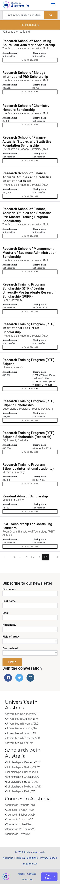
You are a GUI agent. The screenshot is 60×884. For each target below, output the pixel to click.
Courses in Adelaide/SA (19, 819)
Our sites (48, 876)
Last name (9, 601)
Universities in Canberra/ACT (22, 714)
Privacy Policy (47, 857)
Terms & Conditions (27, 857)
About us (8, 857)
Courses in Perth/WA (18, 834)
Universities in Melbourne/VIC (23, 738)
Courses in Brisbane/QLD (20, 814)
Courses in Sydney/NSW (20, 809)
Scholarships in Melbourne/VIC (24, 786)
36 (39, 557)
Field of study (11, 636)
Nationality (9, 624)
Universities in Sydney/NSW (22, 718)
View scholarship (30, 60)
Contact (31, 873)
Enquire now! (30, 863)
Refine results (30, 24)
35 (32, 557)
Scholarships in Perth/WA (20, 791)
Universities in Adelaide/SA (21, 728)
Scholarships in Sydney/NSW (23, 767)
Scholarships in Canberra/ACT (23, 762)
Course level (10, 648)
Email (5, 612)
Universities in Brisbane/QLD (22, 723)
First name (9, 589)
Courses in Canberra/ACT (20, 805)
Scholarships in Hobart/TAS (22, 781)
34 (26, 557)
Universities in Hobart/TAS (21, 733)
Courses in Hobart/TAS (19, 824)
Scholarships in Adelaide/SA (22, 776)
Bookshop (27, 879)
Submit (12, 662)
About (21, 873)
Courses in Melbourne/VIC (21, 829)
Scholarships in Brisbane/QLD (23, 772)
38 (52, 557)
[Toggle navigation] (52, 5)
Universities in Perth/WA (20, 743)
